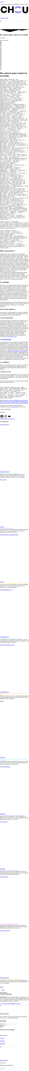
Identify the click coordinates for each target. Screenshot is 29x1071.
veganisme (25, 403)
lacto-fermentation (15, 401)
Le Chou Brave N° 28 (11, 336)
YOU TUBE (2, 1038)
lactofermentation (24, 401)
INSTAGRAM (2, 1043)
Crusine (11, 400)
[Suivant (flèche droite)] (2, 1069)
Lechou (2, 1)
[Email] (9, 416)
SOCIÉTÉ (2, 757)
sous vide (13, 403)
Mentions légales (4, 1060)
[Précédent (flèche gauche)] (0, 1069)
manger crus (3, 403)
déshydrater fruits (17, 400)
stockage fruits (19, 403)
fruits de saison (6, 401)
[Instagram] (5, 416)
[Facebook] (2, 416)
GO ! (2, 1026)
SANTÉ (2, 526)
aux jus (5, 302)
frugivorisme (25, 400)
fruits (1, 401)
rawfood (8, 403)
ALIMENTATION (4, 471)
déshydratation (6, 339)
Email (1, 1024)
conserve (6, 400)
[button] (14, 16)
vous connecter (14, 406)
